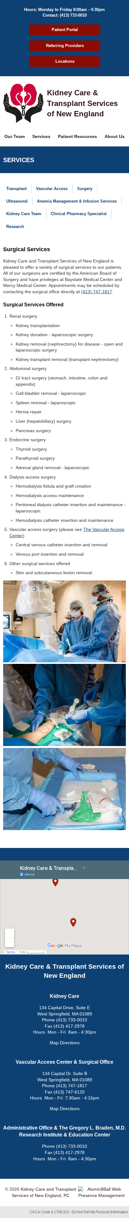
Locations (65, 61)
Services (41, 136)
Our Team (14, 136)
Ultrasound (17, 201)
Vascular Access (52, 188)
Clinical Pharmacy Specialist (78, 213)
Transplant (16, 188)
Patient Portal (65, 29)
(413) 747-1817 (96, 291)
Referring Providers (65, 45)
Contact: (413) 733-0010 (65, 15)
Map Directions (65, 1042)
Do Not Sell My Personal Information (100, 1212)
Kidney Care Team (23, 213)
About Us (115, 136)
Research (15, 226)
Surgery (84, 188)
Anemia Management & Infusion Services (77, 201)
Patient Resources (77, 136)
